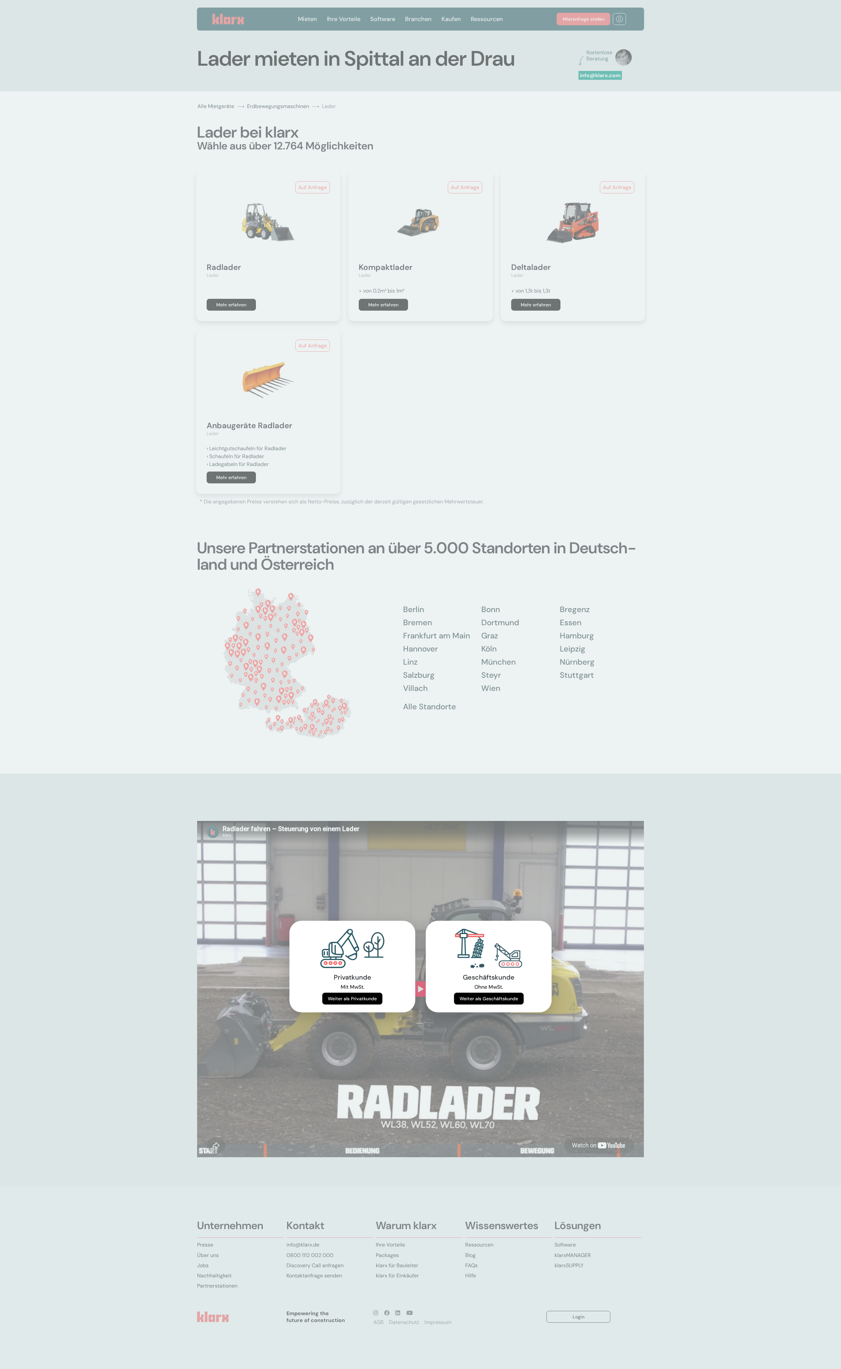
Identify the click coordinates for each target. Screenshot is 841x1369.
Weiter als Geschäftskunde (489, 999)
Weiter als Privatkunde (352, 999)
